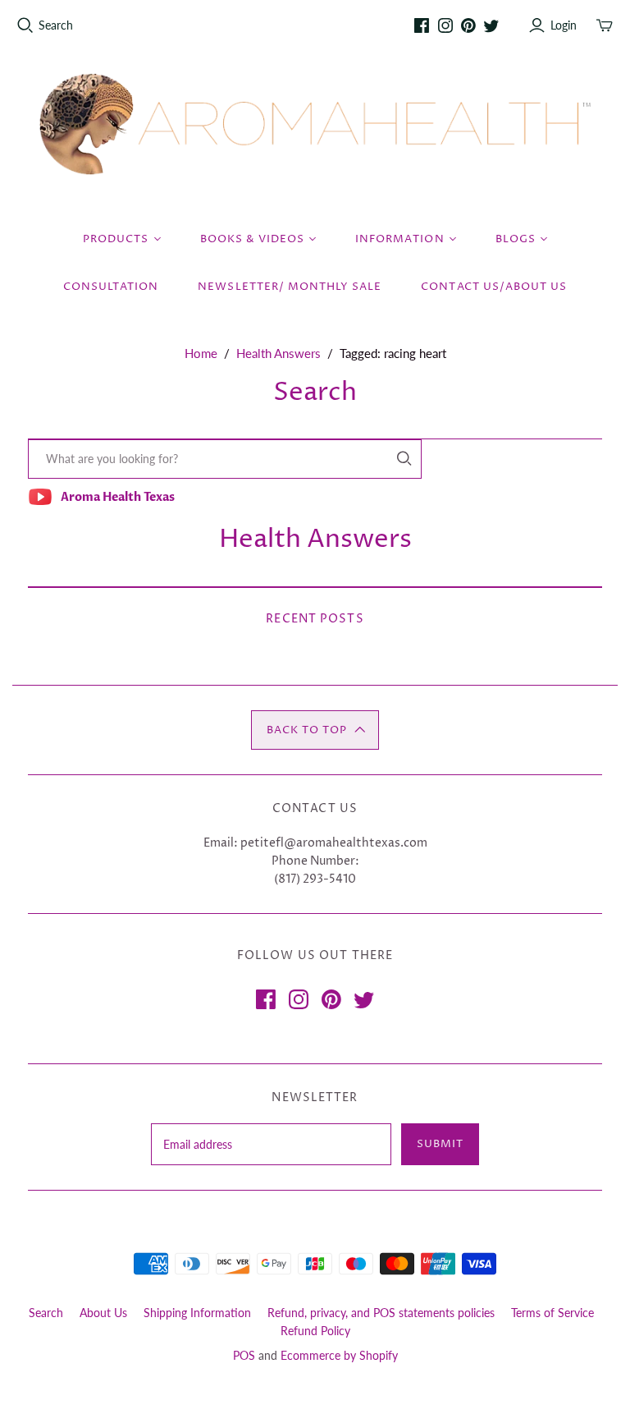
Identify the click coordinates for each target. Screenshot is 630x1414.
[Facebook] (421, 25)
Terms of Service (552, 1313)
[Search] (404, 458)
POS (244, 1355)
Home (201, 353)
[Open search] (25, 25)
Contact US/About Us (494, 286)
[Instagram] (445, 25)
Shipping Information (197, 1313)
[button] (315, 730)
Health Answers (278, 353)
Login (563, 25)
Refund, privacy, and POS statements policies (381, 1313)
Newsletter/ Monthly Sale (289, 286)
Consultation (110, 286)
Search (56, 25)
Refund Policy (315, 1331)
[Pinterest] (468, 25)
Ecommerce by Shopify (339, 1355)
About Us (103, 1313)
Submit (440, 1143)
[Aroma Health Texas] (315, 124)
